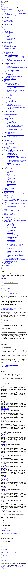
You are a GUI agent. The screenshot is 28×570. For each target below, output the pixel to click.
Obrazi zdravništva (8, 216)
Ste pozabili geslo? (5, 288)
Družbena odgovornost (9, 48)
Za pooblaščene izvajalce (11, 154)
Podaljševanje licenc (12, 122)
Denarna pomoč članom (13, 70)
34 (3, 513)
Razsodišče (9, 39)
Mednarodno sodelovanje (10, 46)
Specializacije (7, 17)
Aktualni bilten (10, 74)
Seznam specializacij (9, 141)
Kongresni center (8, 168)
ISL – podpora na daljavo (11, 568)
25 (3, 411)
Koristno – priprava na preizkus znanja (16, 206)
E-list (5, 7)
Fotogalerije (7, 80)
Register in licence (8, 14)
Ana (8, 185)
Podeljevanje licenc (11, 121)
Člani (8, 128)
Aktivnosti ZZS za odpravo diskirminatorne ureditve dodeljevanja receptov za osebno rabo (16, 86)
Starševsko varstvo (11, 153)
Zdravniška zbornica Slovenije (9, 546)
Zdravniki (7, 133)
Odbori (8, 36)
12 (1, 409)
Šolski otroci (10, 231)
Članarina (6, 53)
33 (1, 513)
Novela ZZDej (7, 264)
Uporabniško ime (5, 281)
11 (3, 409)
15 (6, 423)
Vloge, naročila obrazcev (11, 55)
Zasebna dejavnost (10, 104)
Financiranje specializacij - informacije (16, 160)
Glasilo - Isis (7, 77)
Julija (8, 177)
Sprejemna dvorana (11, 184)
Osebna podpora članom (11, 63)
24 (1, 411)
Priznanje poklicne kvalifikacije (11, 199)
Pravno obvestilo (19, 565)
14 (1, 423)
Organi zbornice (9, 32)
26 (6, 411)
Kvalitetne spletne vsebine (13, 226)
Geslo (2, 282)
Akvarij (9, 174)
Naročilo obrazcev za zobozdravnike (16, 57)
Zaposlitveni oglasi (11, 101)
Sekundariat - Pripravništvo (10, 16)
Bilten (6, 73)
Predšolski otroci (11, 230)
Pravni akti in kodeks (9, 44)
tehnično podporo (12, 297)
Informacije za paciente (11, 249)
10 (6, 409)
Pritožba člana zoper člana (10, 114)
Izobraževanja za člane (9, 72)
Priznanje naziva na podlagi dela (15, 125)
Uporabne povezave (12, 224)
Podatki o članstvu (8, 45)
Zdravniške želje (8, 265)
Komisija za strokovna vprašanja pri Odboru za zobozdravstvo (15, 256)
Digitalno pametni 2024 (12, 227)
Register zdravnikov (9, 118)
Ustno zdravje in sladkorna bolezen (15, 244)
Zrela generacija (11, 234)
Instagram (4, 555)
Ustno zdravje (8, 228)
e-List (5, 144)
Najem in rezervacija (9, 192)
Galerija (9, 179)
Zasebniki (9, 95)
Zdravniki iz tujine (8, 20)
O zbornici (6, 11)
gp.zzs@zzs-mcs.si (9, 528)
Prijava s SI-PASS (14, 293)
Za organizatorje (23, 11)
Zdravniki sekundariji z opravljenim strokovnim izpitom (15, 91)
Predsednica (7, 31)
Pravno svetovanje (8, 23)
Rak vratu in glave (11, 241)
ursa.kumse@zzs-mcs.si (6, 366)
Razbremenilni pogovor (12, 64)
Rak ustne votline (11, 240)
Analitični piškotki (5, 328)
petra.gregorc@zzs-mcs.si (11, 365)
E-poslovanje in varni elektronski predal (15, 60)
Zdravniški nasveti (8, 217)
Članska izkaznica (8, 52)
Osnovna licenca (11, 124)
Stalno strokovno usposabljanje (13, 126)
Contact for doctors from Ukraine (12, 210)
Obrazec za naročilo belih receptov (15, 56)
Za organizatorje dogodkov (10, 188)
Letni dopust (10, 151)
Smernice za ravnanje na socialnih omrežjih (14, 259)
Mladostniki (10, 233)
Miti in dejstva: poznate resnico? (12, 219)
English (3, 1)
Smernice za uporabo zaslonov (12, 223)
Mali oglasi (9, 98)
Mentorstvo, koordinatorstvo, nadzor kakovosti (15, 146)
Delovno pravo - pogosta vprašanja (14, 150)
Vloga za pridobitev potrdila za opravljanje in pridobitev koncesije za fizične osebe (16, 107)
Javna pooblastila (8, 42)
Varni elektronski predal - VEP (14, 62)
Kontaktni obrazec (5, 530)
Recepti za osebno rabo (11, 83)
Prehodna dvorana (11, 178)
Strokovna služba (8, 41)
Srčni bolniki (10, 238)
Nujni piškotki (4, 320)
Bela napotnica (10, 59)
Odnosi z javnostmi (8, 21)
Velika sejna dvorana (12, 182)
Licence (7, 119)
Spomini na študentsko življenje (11, 111)
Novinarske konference (9, 214)
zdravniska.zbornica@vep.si (14, 533)
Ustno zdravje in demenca (13, 242)
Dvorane (7, 170)
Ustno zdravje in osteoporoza (14, 245)
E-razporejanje (10, 7)
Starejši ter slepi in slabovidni (14, 235)
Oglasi (7, 97)
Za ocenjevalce (23, 13)
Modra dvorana (10, 171)
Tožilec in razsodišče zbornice (14, 258)
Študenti (6, 110)
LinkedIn (4, 561)
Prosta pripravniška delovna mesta (15, 135)
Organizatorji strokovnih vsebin (14, 129)
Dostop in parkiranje (9, 191)
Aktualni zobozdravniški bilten (14, 76)
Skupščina (9, 34)
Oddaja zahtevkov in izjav (13, 164)
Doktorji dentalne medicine (10, 136)
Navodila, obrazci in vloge (10, 147)
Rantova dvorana (11, 181)
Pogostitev (6, 189)
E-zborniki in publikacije (10, 79)
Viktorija (9, 172)
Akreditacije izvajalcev (12, 156)
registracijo (4, 278)
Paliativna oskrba (8, 24)
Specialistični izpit (8, 149)
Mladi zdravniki (8, 103)
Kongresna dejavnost (9, 18)
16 (4, 445)
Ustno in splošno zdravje (13, 237)
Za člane (21, 10)
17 (3, 479)
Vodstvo (9, 35)
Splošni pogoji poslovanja (7, 566)
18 (4, 479)
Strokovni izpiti (7, 137)
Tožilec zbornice (11, 38)
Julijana (9, 186)
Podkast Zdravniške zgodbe (10, 261)
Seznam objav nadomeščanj (13, 100)
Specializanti (10, 88)
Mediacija (9, 66)
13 (1, 479)
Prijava (2, 4)
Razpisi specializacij (9, 143)
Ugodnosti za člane (8, 81)
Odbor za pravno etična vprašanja (15, 254)
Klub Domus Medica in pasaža (14, 175)
